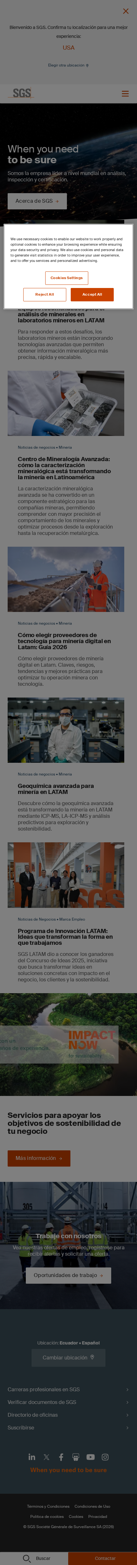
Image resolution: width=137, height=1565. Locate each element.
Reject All (44, 294)
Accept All (92, 294)
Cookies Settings (67, 278)
